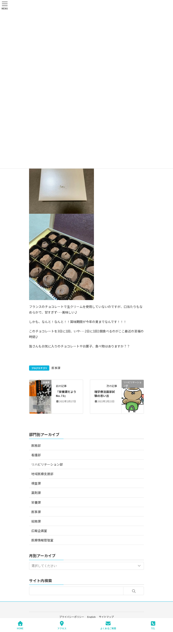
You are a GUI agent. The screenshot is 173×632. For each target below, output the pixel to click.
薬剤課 (36, 492)
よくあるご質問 (108, 628)
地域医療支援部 (42, 474)
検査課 (36, 483)
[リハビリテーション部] (133, 396)
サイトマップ (106, 617)
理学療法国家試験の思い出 (104, 393)
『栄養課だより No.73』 (67, 393)
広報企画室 (39, 530)
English (91, 617)
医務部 (36, 445)
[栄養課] (40, 394)
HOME (20, 628)
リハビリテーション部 (47, 464)
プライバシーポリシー (71, 617)
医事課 (56, 368)
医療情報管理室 (42, 540)
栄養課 (36, 502)
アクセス (61, 628)
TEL (153, 628)
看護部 (36, 455)
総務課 (36, 521)
